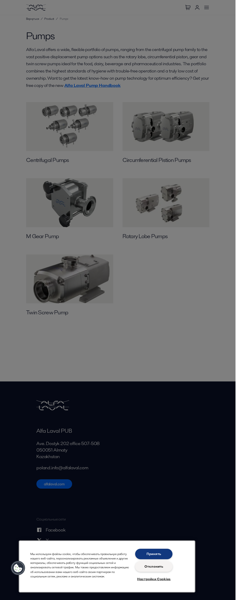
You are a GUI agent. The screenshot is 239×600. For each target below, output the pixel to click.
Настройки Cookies (154, 579)
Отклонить (153, 566)
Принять (154, 554)
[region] (107, 566)
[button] (18, 568)
